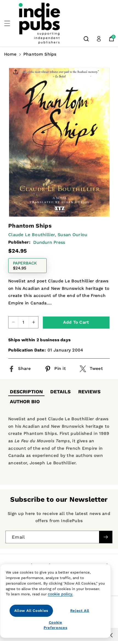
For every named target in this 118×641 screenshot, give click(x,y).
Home (10, 54)
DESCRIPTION (26, 391)
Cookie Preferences (55, 624)
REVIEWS (89, 391)
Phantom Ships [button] (40, 54)
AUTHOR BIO (25, 401)
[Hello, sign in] (99, 39)
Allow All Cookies (31, 611)
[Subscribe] (105, 537)
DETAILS (60, 391)
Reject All (79, 611)
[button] (10, 23)
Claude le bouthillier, (32, 234)
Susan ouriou (73, 234)
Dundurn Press (49, 242)
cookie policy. (60, 594)
